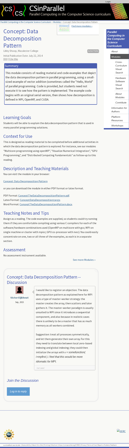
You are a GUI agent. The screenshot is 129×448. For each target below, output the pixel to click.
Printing (47, 445)
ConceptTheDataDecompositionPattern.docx (46, 204)
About (114, 51)
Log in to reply (18, 391)
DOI (5, 59)
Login (108, 2)
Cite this (13, 59)
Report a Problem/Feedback (107, 445)
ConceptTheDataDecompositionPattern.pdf (43, 195)
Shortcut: (54, 445)
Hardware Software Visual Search (120, 83)
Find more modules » (82, 26)
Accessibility (26, 445)
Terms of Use (91, 445)
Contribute (120, 102)
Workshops (117, 125)
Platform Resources (117, 118)
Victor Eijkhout (19, 297)
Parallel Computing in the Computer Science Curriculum (26, 22)
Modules (57, 22)
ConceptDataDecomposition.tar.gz (40, 200)
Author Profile (93, 51)
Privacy (83, 445)
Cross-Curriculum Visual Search (121, 67)
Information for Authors (119, 110)
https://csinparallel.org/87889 (69, 445)
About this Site (37, 445)
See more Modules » (84, 259)
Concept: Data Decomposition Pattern (25, 181)
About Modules (119, 95)
